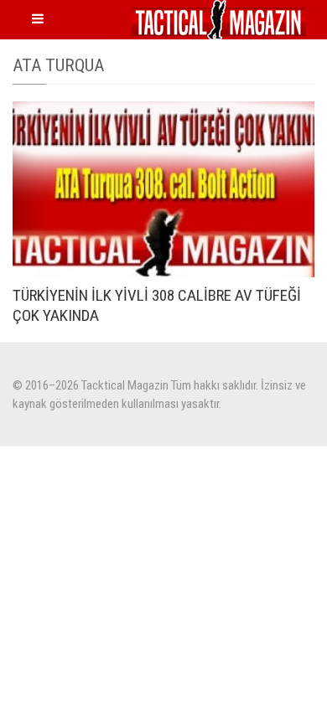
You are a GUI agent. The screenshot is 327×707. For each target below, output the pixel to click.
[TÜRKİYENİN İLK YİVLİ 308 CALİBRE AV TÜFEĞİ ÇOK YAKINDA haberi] (163, 189)
